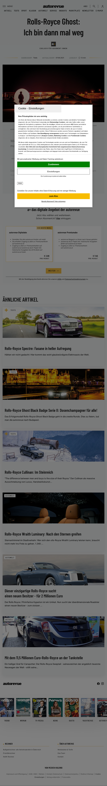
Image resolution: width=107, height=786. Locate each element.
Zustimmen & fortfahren (53, 164)
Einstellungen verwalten (53, 171)
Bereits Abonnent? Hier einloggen (53, 201)
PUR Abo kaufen (53, 196)
